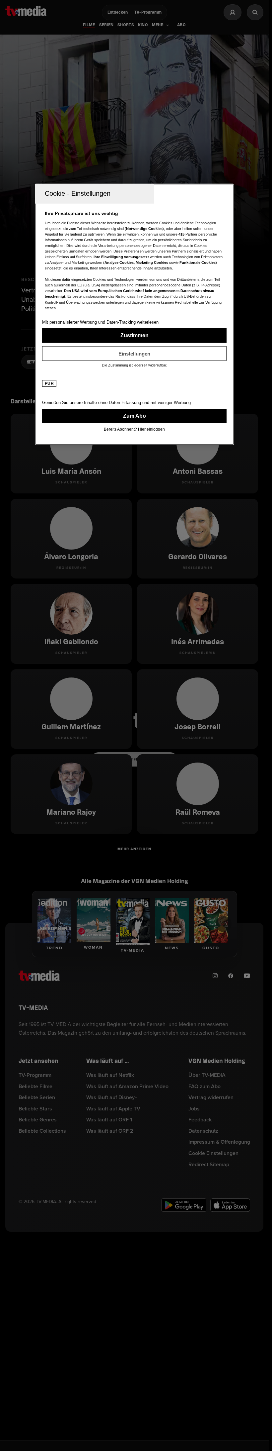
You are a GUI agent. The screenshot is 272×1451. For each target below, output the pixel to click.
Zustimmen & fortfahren (134, 335)
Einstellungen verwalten (134, 353)
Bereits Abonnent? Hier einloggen (134, 429)
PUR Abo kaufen (134, 416)
